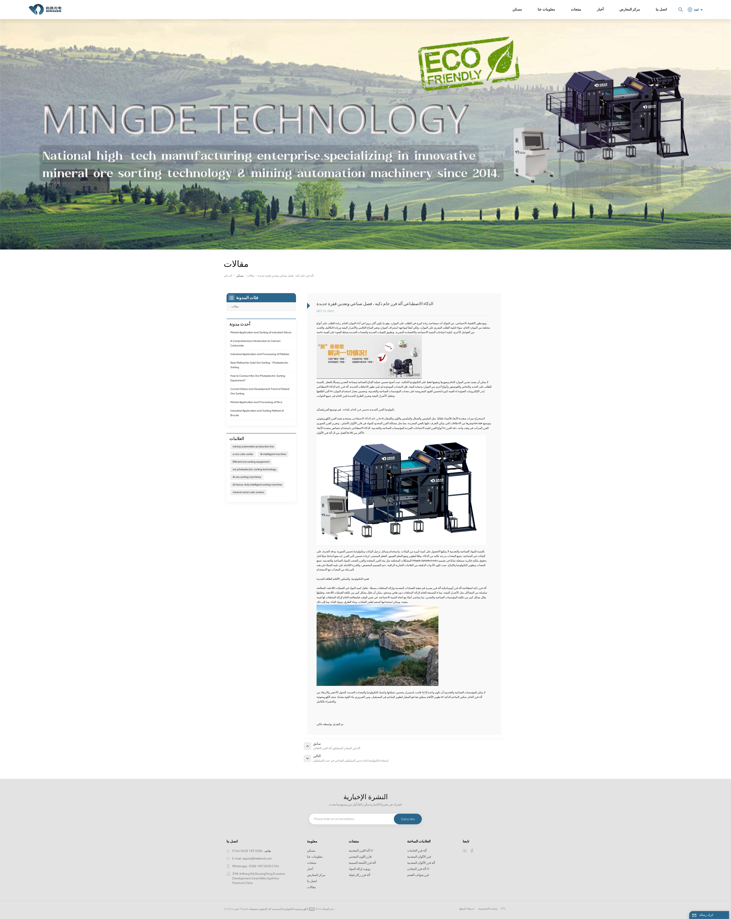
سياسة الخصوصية (488, 908)
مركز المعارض (629, 9)
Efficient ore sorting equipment (251, 461)
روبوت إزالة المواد (360, 869)
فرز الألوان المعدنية (419, 856)
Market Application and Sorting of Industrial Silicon (260, 332)
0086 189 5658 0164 (247, 851)
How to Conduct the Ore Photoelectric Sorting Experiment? (257, 378)
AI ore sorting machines (247, 477)
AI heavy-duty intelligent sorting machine (257, 484)
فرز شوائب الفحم (418, 875)
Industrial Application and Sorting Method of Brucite (257, 413)
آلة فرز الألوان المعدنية (421, 863)
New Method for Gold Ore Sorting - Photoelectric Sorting (259, 365)
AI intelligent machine (273, 454)
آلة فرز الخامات (417, 850)
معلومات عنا (546, 9)
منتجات (576, 9)
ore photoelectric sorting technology (254, 469)
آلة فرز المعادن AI (418, 869)
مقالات (251, 275)
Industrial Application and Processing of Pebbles (259, 354)
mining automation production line (253, 446)
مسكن (517, 9)
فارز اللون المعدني (360, 856)
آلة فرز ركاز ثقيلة (359, 875)
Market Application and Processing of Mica (256, 402)
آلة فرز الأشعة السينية (362, 863)
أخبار (600, 9)
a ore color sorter (243, 454)
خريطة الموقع (467, 908)
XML (503, 908)
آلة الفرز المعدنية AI (361, 850)
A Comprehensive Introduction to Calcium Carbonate (255, 343)
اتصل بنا (661, 9)
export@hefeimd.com (257, 858)
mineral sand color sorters (248, 492)
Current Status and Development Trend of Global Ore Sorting (259, 391)
